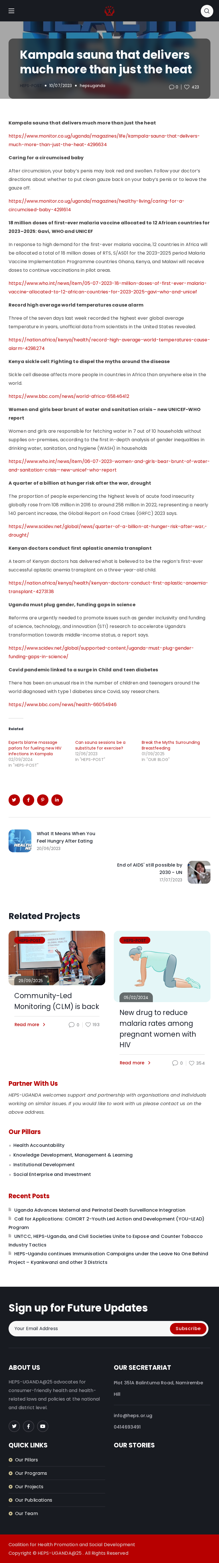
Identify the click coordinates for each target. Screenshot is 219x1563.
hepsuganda (93, 85)
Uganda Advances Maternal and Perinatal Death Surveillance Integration (99, 1210)
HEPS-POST (31, 85)
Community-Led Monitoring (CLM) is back (56, 1001)
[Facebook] (28, 1426)
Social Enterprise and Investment (52, 1174)
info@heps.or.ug (133, 1415)
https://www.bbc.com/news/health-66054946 (63, 704)
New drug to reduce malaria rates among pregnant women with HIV (157, 1029)
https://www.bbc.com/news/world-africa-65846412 (69, 396)
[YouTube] (42, 1426)
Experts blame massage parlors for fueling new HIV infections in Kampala (35, 748)
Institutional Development (44, 1164)
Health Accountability (38, 1145)
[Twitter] (14, 1426)
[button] (207, 10)
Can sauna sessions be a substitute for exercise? (100, 745)
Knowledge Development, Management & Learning (73, 1155)
